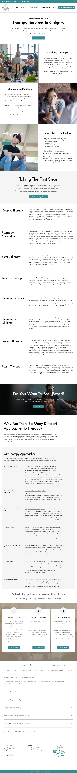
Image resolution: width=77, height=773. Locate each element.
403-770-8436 (9, 755)
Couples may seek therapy (48, 211)
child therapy (67, 321)
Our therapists (8, 458)
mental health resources (62, 71)
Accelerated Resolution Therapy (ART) (35, 491)
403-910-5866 (9, 754)
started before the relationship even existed (49, 213)
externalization (33, 531)
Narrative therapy (29, 527)
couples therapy (37, 209)
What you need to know (11, 94)
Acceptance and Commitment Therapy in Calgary (38, 545)
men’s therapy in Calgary (37, 374)
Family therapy (33, 255)
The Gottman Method (31, 466)
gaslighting (41, 214)
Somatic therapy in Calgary (32, 561)
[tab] (8, 670)
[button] (45, 7)
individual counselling (35, 280)
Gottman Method (50, 241)
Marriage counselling (34, 231)
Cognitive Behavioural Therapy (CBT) (35, 509)
